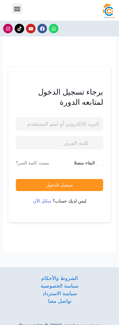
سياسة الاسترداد (60, 293)
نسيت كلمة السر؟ (32, 162)
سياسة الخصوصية (59, 285)
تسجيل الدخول (59, 185)
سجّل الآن (42, 200)
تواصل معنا (59, 301)
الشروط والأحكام (59, 278)
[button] (17, 8)
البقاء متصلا (84, 162)
